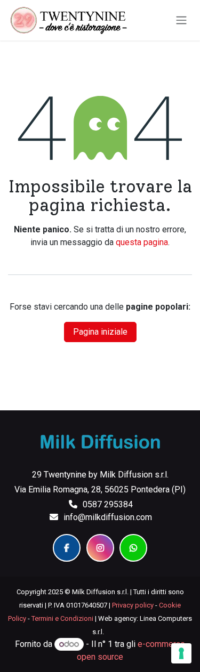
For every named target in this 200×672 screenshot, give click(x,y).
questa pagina (142, 242)
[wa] (133, 548)
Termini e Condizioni (62, 618)
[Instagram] (100, 548)
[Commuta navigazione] (181, 20)
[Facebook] (67, 548)
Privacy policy (133, 605)
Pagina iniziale (100, 332)
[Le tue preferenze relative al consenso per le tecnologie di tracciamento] (181, 653)
